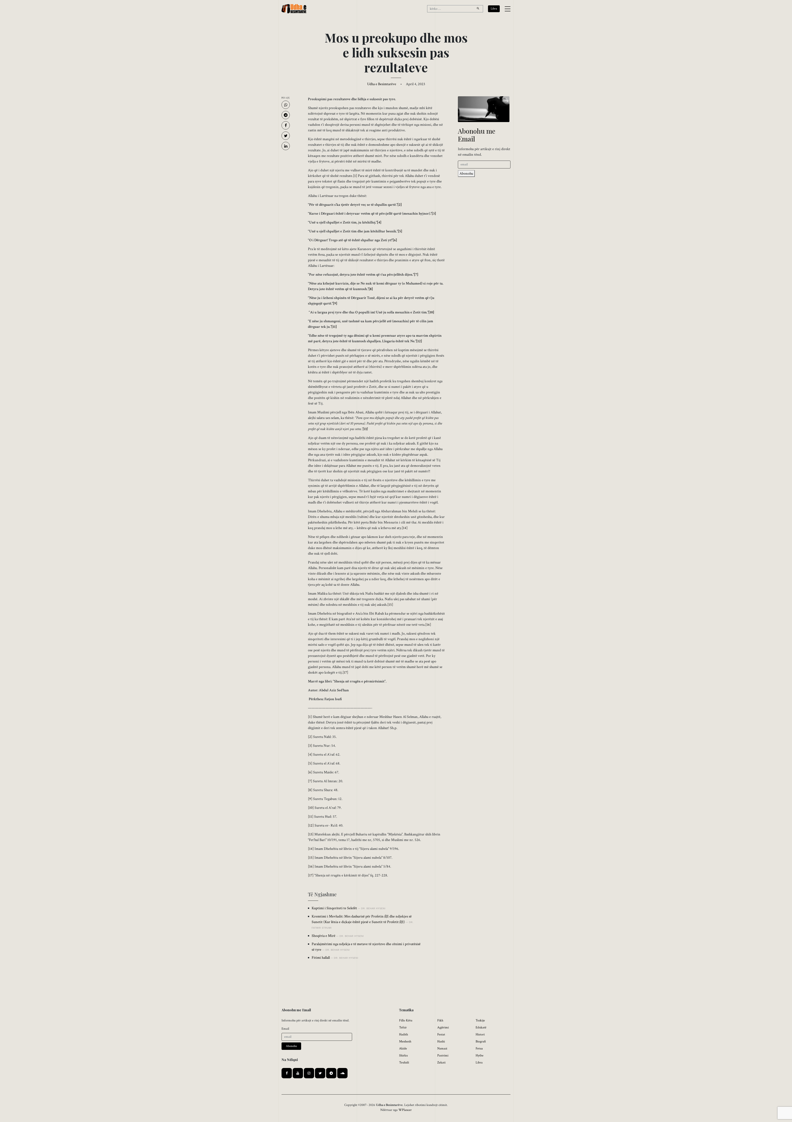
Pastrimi (442, 1055)
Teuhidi (404, 1062)
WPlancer (405, 1110)
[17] (345, 672)
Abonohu (466, 173)
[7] (416, 274)
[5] (400, 231)
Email (285, 1029)
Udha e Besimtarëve (381, 84)
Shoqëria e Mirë (323, 935)
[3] (434, 213)
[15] (390, 604)
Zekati (441, 1062)
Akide (403, 1048)
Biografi (481, 1041)
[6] (395, 240)
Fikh (440, 1020)
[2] (400, 204)
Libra (479, 1062)
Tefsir (403, 1027)
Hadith (403, 1034)
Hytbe (479, 1055)
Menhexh (405, 1041)
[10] (431, 312)
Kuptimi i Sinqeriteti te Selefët (334, 908)
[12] (419, 341)
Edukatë (481, 1027)
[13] (311, 834)
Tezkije (480, 1020)
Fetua (479, 1048)
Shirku (403, 1055)
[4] (379, 222)
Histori (480, 1034)
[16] (428, 624)
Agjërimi (443, 1027)
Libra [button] (494, 9)
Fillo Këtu (405, 1020)
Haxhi (441, 1041)
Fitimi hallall (321, 957)
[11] (334, 326)
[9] (335, 303)
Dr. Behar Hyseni (373, 908)
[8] (371, 289)
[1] (355, 175)
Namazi (442, 1048)
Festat (441, 1034)
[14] (405, 528)
